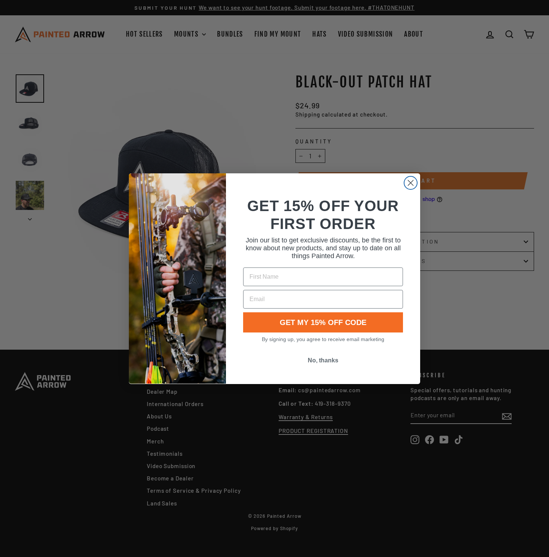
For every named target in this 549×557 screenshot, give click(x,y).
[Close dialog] (410, 182)
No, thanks (323, 360)
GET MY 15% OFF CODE (323, 322)
